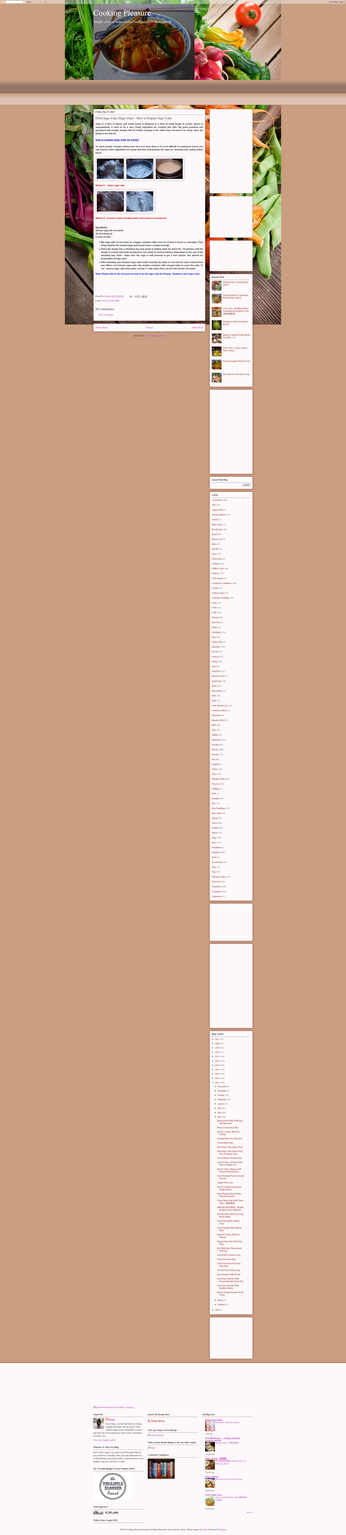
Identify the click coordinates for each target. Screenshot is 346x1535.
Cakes (214, 553)
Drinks (215, 627)
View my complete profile (104, 1439)
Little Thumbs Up (219, 705)
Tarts (214, 866)
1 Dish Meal (217, 500)
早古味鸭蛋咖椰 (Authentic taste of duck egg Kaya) (231, 1462)
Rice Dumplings (219, 808)
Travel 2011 (217, 881)
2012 (217, 1078)
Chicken (215, 563)
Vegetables (216, 886)
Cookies (215, 588)
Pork (214, 773)
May (220, 1116)
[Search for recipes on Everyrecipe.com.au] (156, 1435)
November (222, 1090)
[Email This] (135, 296)
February (222, 1304)
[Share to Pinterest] (146, 296)
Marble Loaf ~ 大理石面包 (227, 1442)
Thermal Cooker (219, 876)
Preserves (216, 783)
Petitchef (215, 764)
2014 (217, 1069)
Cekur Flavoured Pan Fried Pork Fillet (228, 1264)
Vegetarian (216, 891)
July (220, 1108)
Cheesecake (217, 558)
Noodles (215, 744)
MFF (117, 300)
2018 (217, 1052)
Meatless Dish (218, 720)
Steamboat (216, 847)
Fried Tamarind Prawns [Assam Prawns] (230, 1177)
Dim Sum (216, 622)
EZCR (214, 651)
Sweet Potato (217, 862)
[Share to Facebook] (143, 296)
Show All (250, 1512)
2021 (217, 1039)
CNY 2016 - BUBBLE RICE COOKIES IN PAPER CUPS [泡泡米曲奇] (236, 311)
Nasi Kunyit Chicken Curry (229, 1254)
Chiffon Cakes (218, 568)
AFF (214, 504)
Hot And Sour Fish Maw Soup (236, 374)
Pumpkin (215, 798)
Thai (214, 871)
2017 (217, 1056)
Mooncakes (217, 739)
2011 (217, 1082)
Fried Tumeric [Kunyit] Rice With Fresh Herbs (229, 1195)
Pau (213, 759)
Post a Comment (106, 314)
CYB (214, 612)
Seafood (215, 827)
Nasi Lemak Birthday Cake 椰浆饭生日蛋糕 (231, 1498)
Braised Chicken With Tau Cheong (228, 1235)
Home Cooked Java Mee (227, 1127)
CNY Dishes (217, 578)
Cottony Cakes (218, 592)
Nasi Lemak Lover (213, 1494)
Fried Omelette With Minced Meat (229, 1229)
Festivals (215, 656)
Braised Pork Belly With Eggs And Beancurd (230, 1122)
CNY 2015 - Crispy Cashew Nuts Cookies (235, 349)
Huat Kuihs (217, 690)
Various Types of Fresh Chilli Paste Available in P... (229, 1163)
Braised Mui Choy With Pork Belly (229, 1242)
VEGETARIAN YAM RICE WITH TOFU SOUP (235, 296)
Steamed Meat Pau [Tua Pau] (229, 1138)
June (220, 1112)
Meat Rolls (216, 715)
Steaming (216, 852)
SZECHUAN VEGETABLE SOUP (235, 283)
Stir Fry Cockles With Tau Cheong (228, 1133)
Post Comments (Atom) (155, 335)
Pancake (215, 754)
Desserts (215, 617)
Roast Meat (216, 813)
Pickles (215, 769)
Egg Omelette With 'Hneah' (229, 1274)
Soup (214, 837)
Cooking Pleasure (122, 12)
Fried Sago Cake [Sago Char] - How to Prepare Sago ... (230, 1152)
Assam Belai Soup (225, 1142)
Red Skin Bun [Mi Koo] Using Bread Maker (230, 1215)
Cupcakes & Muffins (220, 597)
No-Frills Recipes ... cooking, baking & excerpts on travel (222, 1439)
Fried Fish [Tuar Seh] (226, 1259)
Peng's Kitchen (212, 1476)
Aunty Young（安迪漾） (216, 1458)
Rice (214, 803)
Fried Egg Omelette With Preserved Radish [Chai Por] (230, 1279)
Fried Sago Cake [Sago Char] (229, 1146)
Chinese (215, 573)
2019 (217, 1047)
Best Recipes (217, 529)
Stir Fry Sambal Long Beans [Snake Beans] (229, 1188)
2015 (217, 1065)
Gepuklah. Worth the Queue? (228, 1422)
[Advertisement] (231, 150)
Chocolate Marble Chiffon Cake (228, 1222)
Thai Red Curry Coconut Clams (229, 1479)
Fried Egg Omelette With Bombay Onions (228, 1286)
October (221, 1095)
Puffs (214, 793)
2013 (217, 1073)
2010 (217, 1309)
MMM (214, 734)
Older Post (197, 327)
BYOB (215, 548)
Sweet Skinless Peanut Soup (229, 1157)
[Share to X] (140, 296)
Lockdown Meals (219, 710)
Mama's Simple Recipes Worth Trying (230, 1293)
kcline (204, 1529)
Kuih (214, 700)
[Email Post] (130, 296)
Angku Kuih (217, 509)
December (222, 1086)
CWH (214, 607)
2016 (217, 1060)
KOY (214, 695)
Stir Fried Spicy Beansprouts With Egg (229, 1249)
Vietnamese (217, 896)
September (222, 1099)
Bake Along (217, 524)
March (221, 1300)
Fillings (215, 661)
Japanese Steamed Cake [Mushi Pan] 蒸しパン (236, 336)
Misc (214, 729)
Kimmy (111, 1419)
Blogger (222, 1529)
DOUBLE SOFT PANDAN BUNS (235, 323)
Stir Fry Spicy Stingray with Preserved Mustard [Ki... (229, 1170)
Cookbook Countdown (221, 583)
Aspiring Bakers (219, 514)
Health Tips (217, 681)
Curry (214, 602)
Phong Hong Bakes (214, 1419)
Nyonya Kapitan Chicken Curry (236, 361)
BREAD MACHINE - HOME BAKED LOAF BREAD (230, 1208)
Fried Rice (216, 671)
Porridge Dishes (218, 778)
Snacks (215, 832)
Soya (214, 842)
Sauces (215, 822)
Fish (213, 666)
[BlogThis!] (138, 296)
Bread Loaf (217, 539)
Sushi (214, 857)
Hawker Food (108, 300)
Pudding (215, 788)
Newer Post (101, 327)
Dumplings (216, 632)
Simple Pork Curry (225, 1182)
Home (150, 327)
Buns (214, 543)
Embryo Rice (217, 641)
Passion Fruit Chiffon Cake (228, 1270)
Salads (214, 818)
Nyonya (215, 749)
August (221, 1103)
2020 (217, 1043)
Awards (215, 519)
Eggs (214, 636)
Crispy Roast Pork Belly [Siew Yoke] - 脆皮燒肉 (230, 1201)
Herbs (214, 685)
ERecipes (216, 646)
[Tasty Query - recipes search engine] (156, 1422)
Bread (214, 534)
